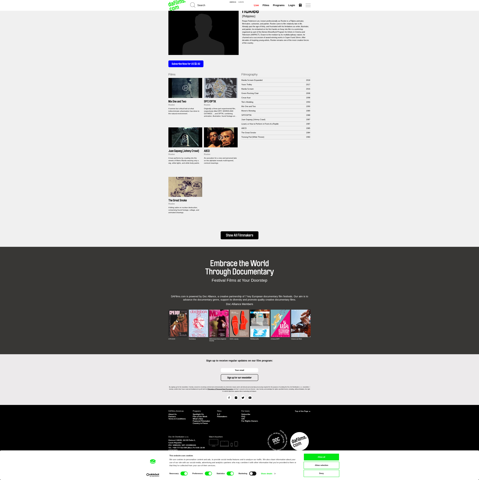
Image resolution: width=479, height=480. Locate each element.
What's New (198, 419)
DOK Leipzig (234, 339)
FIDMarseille (254, 339)
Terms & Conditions (177, 419)
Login (291, 5)
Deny (321, 473)
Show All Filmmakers (239, 235)
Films (266, 5)
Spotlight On (198, 414)
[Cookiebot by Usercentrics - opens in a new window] (153, 475)
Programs (279, 5)
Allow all (321, 457)
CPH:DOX (171, 339)
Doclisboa (192, 339)
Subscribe (245, 414)
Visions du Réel (296, 339)
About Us (172, 414)
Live (256, 5)
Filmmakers (222, 416)
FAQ (243, 416)
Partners (172, 416)
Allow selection (321, 465)
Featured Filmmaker (201, 421)
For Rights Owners (249, 421)
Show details (266, 474)
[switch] (208, 474)
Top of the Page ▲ (303, 411)
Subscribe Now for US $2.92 (186, 63)
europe (241, 2)
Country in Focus (200, 423)
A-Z (218, 414)
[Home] (177, 5)
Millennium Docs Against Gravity (217, 340)
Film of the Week (200, 416)
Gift (243, 419)
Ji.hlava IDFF (275, 339)
